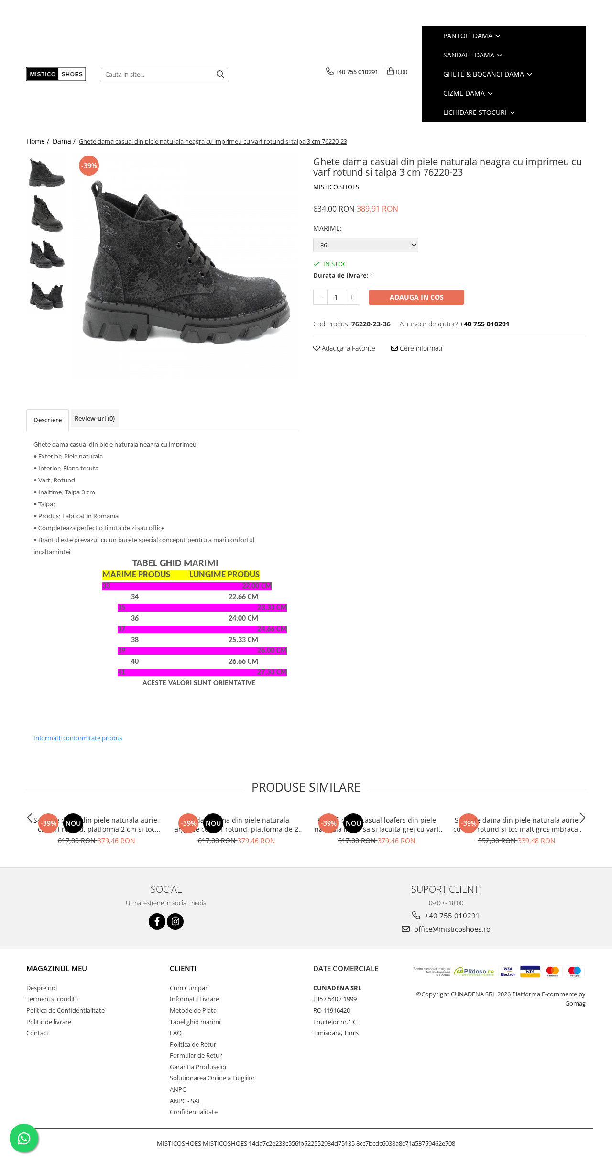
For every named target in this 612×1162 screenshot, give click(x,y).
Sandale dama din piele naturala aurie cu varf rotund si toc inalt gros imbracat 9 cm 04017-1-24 (516, 825)
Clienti (183, 968)
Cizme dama (465, 93)
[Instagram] (175, 921)
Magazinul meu (56, 968)
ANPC (178, 1089)
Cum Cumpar (189, 987)
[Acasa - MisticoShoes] (56, 74)
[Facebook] (157, 921)
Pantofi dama (468, 35)
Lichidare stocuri (476, 112)
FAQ (176, 1032)
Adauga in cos (417, 297)
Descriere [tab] (47, 419)
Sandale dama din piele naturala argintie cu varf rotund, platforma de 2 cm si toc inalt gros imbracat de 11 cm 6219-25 (236, 825)
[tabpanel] (185, 266)
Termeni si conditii (52, 998)
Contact (37, 1032)
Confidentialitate (194, 1111)
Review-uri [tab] (95, 418)
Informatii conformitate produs (77, 738)
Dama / (65, 140)
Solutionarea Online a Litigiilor (212, 1077)
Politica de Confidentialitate (65, 1010)
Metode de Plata (193, 1010)
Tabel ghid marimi (195, 1021)
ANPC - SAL (185, 1100)
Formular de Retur (196, 1055)
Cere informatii (421, 348)
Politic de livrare (48, 1021)
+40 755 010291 (451, 915)
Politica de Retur (193, 1044)
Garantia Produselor (198, 1066)
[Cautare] (220, 74)
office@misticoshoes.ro (451, 929)
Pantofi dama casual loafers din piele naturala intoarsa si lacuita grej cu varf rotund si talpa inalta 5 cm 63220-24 (377, 825)
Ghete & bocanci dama (484, 73)
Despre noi (41, 987)
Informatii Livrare (194, 998)
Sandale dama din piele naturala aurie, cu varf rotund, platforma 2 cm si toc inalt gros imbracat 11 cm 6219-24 (96, 825)
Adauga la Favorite (347, 348)
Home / (38, 140)
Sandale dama (469, 54)
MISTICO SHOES (336, 186)
